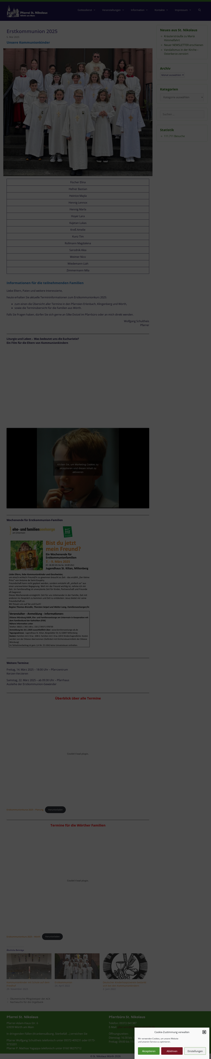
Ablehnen (172, 1051)
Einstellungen (195, 1051)
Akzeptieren (148, 1051)
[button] (204, 1032)
